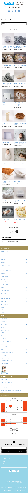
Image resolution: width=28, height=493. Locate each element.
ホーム (3, 15)
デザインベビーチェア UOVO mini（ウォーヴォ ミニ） (8, 47)
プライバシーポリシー (10, 482)
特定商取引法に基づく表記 (16, 481)
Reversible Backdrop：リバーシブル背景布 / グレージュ (20, 162)
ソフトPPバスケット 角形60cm (7, 65)
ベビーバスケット (5, 200)
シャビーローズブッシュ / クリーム (20, 220)
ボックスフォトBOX (5, 142)
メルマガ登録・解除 (17, 482)
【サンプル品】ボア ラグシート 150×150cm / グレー (7, 84)
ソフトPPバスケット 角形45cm (20, 65)
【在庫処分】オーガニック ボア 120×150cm (7, 182)
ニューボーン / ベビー (11, 15)
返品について (9, 481)
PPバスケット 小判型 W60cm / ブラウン (20, 124)
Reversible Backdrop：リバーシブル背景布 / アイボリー (7, 162)
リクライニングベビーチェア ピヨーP (7, 124)
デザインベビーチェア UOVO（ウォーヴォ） (19, 201)
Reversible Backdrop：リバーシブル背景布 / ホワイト (20, 143)
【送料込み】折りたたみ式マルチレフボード (7, 103)
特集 (6, 15)
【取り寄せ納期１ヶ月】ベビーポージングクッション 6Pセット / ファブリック (20, 104)
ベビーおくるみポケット (6, 219)
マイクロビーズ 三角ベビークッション (20, 84)
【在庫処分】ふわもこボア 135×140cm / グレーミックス (20, 47)
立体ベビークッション (18, 181)
